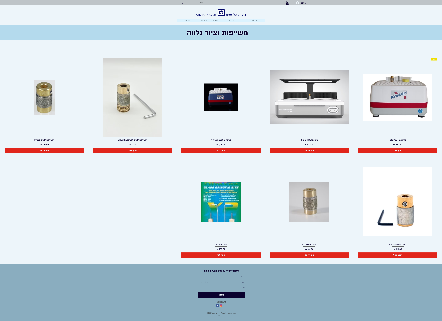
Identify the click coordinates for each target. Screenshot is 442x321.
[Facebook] (217, 305)
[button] (287, 3)
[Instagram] (221, 305)
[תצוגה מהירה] (309, 97)
